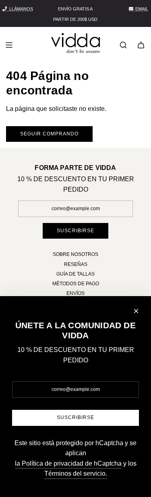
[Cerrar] (136, 311)
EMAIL (141, 8)
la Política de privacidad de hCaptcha (68, 463)
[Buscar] (123, 45)
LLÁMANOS (21, 8)
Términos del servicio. (75, 473)
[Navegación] (9, 45)
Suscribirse (75, 230)
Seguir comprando (49, 134)
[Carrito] (141, 45)
